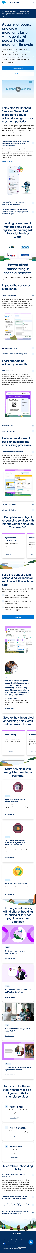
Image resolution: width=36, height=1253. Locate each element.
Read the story (9, 708)
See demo (13, 1158)
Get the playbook (10, 1075)
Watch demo (17, 68)
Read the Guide (10, 997)
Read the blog (9, 1036)
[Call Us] (30, 1242)
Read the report (10, 958)
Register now (5, 16)
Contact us (18, 74)
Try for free (13, 1118)
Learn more (8, 554)
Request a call (14, 1137)
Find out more (9, 751)
